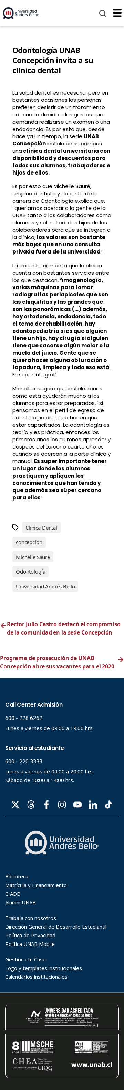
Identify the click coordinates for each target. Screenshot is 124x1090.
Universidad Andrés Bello (45, 586)
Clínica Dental (41, 527)
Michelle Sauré (33, 556)
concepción (29, 542)
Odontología (30, 571)
